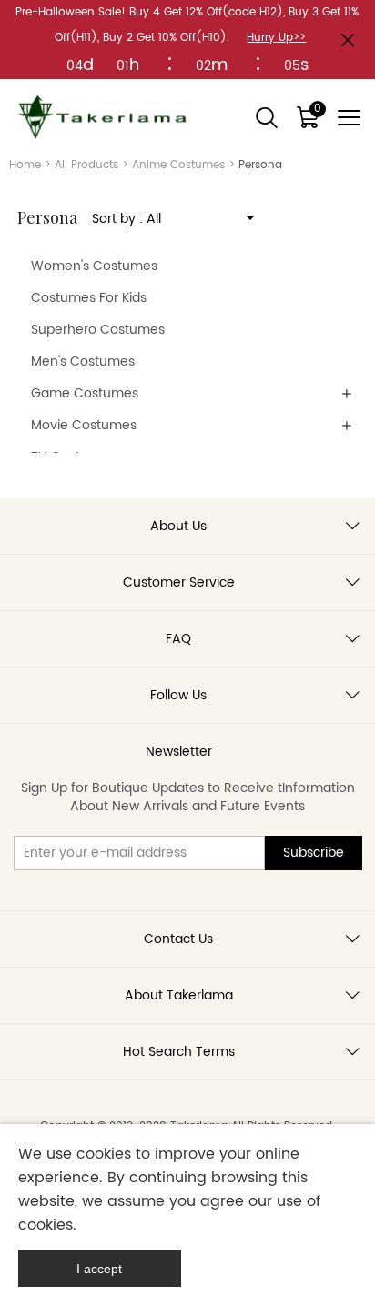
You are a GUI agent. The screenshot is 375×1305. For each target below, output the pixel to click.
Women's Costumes (94, 266)
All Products (86, 165)
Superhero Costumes (98, 329)
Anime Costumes (178, 165)
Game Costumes (84, 393)
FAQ (178, 638)
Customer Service (179, 582)
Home (25, 165)
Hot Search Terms (179, 1051)
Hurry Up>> (276, 37)
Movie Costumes (84, 425)
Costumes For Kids (89, 297)
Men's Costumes (83, 361)
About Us (178, 526)
